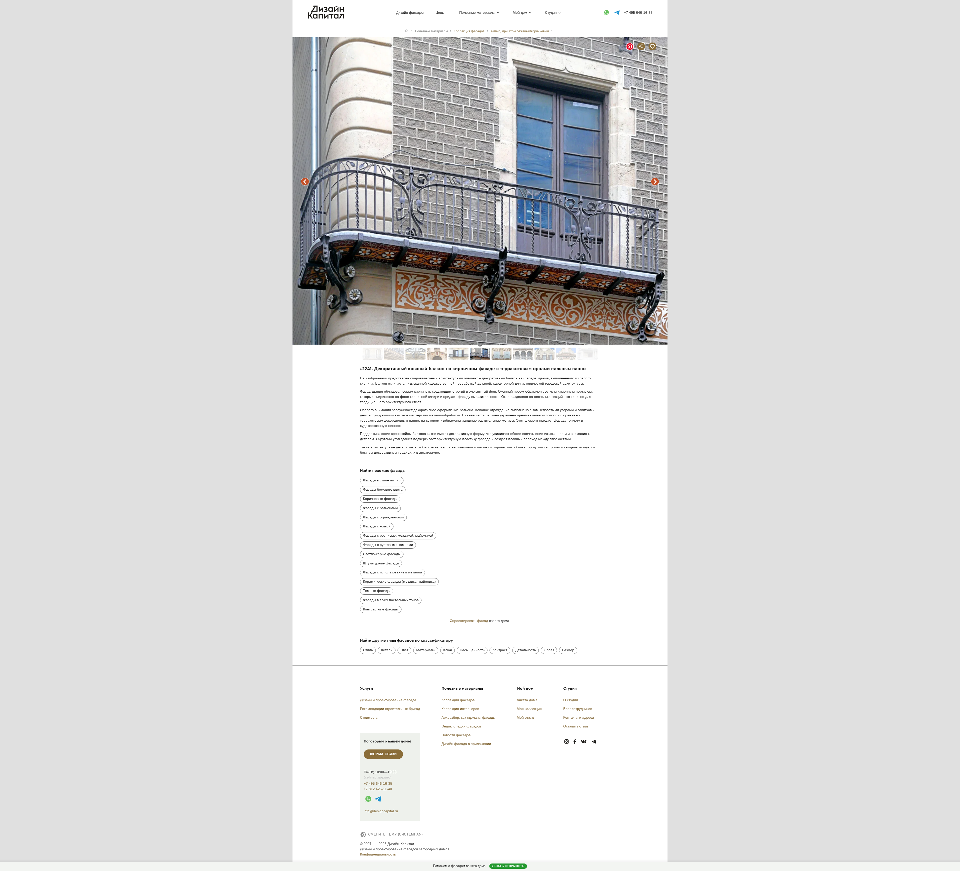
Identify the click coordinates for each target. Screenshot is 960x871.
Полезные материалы (477, 13)
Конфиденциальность (378, 854)
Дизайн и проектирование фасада (388, 700)
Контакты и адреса (578, 717)
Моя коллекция (529, 709)
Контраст (499, 650)
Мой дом (520, 13)
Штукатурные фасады (381, 563)
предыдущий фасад (305, 182)
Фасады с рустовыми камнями (388, 545)
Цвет (404, 650)
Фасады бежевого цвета (382, 489)
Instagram (566, 741)
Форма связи (383, 754)
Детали (386, 650)
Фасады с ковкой (376, 526)
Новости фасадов (456, 735)
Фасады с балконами (380, 508)
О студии (570, 700)
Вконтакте (583, 741)
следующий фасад (655, 182)
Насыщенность (472, 650)
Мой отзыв (525, 717)
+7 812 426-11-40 (378, 789)
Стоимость (369, 717)
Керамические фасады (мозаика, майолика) (399, 581)
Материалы (425, 650)
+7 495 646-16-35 (638, 13)
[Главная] (406, 31)
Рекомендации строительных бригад (390, 709)
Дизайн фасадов (410, 13)
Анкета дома (527, 700)
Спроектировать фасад (469, 621)
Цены (440, 13)
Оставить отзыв (575, 726)
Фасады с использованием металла (392, 572)
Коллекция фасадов (458, 700)
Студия (551, 13)
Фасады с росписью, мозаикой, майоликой (398, 535)
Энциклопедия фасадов (461, 726)
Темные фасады (376, 591)
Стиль (368, 650)
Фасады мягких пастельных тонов (390, 600)
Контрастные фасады (380, 609)
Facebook (574, 741)
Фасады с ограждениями (383, 517)
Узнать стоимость (508, 865)
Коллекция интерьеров (460, 709)
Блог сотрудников (577, 709)
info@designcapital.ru (381, 811)
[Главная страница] (327, 18)
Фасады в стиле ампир (381, 480)
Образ (549, 650)
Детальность (525, 650)
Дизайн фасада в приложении (466, 744)
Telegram (594, 741)
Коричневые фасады (380, 499)
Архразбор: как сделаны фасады (469, 717)
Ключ (447, 650)
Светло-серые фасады (381, 554)
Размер (568, 650)
